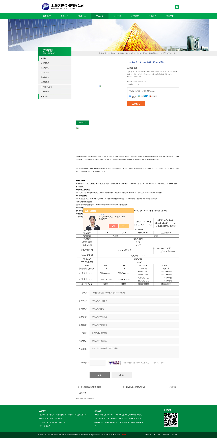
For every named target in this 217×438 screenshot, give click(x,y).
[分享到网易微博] (150, 96)
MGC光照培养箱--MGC (92, 387)
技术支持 (117, 16)
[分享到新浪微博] (141, 96)
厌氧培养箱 (45, 63)
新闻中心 (82, 16)
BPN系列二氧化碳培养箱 (85, 398)
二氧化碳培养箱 (46, 87)
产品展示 (99, 16)
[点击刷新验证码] (114, 363)
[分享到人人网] (147, 96)
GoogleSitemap (94, 434)
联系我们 (152, 16)
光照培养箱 (45, 82)
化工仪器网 (110, 434)
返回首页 (148, 434)
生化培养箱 (45, 92)
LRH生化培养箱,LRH (137, 387)
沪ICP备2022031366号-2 (81, 434)
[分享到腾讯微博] (144, 96)
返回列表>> (173, 387)
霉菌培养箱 (45, 77)
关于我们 (64, 16)
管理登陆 (175, 434)
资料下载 (170, 16)
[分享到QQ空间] (139, 96)
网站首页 (47, 16)
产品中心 (106, 53)
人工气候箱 (45, 72)
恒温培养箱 (45, 68)
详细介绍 (82, 123)
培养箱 (113, 53)
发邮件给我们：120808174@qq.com (142, 91)
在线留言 (135, 16)
